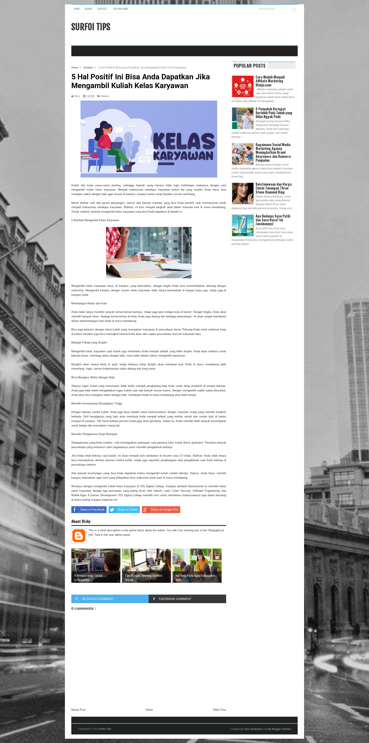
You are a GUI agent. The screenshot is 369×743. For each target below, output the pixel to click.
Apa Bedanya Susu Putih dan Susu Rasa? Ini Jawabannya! (273, 219)
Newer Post (78, 709)
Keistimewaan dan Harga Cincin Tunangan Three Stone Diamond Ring (273, 188)
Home (77, 8)
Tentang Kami (120, 8)
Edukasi (105, 96)
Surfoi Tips (90, 27)
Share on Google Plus (164, 509)
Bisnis (88, 8)
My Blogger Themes (279, 729)
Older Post (219, 709)
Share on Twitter (128, 509)
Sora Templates (253, 729)
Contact (102, 8)
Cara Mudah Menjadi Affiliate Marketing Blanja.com (270, 80)
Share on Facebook (92, 509)
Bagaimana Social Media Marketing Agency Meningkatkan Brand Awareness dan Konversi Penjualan (273, 152)
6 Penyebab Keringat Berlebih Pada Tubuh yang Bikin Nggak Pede (274, 112)
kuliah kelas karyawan (101, 189)
